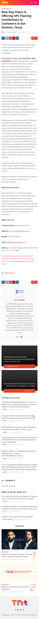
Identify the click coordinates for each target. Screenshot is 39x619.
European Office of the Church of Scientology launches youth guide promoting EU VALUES (18, 417)
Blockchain (5, 552)
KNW (4, 409)
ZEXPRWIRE (6, 61)
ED (4, 512)
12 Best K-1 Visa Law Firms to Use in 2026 (17, 517)
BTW (5, 501)
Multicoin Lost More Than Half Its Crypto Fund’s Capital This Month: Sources (17, 555)
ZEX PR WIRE (12, 32)
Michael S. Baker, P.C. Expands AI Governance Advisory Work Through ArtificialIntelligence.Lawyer (18, 453)
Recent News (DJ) (7, 8)
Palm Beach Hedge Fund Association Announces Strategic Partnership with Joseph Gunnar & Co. (19, 507)
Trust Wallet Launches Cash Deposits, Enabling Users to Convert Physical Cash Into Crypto (19, 497)
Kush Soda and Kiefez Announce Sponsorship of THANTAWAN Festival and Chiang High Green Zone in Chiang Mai (19, 439)
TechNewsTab (19, 615)
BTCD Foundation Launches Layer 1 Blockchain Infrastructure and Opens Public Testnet (19, 428)
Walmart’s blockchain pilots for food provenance (15, 588)
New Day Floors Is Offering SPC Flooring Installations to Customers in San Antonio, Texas (18, 259)
